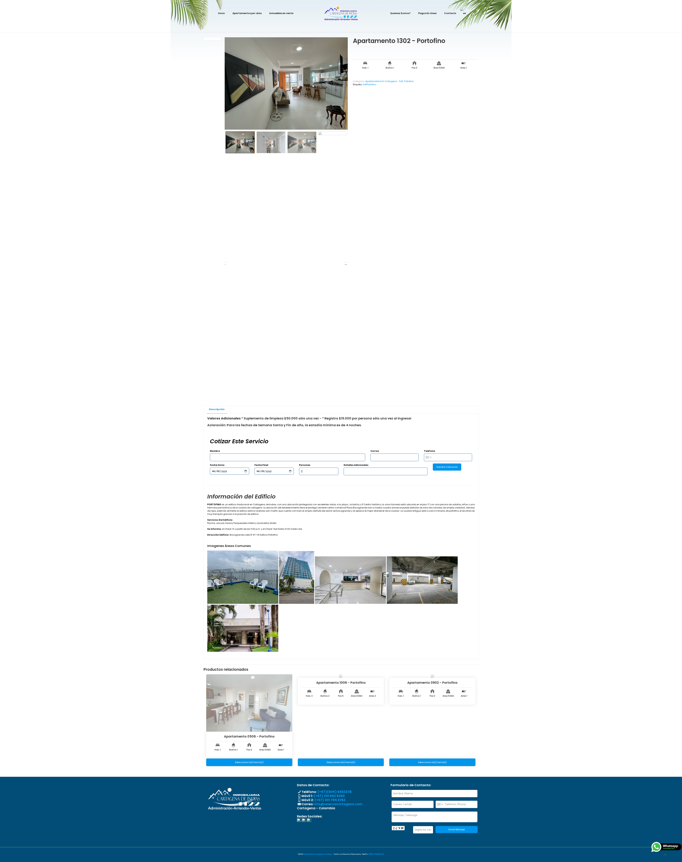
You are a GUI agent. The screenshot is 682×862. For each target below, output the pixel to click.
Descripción (216, 409)
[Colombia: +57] (428, 457)
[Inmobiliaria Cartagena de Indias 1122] (341, 13)
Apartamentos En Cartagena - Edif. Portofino (389, 81)
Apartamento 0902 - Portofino (432, 682)
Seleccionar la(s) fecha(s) (249, 762)
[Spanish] (463, 13)
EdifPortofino (369, 84)
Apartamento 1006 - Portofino (341, 682)
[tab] (217, 409)
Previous (225, 264)
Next (345, 264)
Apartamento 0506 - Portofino (249, 736)
